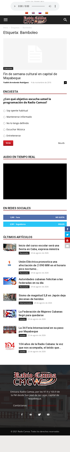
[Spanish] (46, 13)
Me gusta (60, 217)
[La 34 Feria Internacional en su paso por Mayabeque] (9, 329)
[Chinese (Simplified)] (26, 13)
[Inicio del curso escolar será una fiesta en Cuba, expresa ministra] (9, 247)
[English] (33, 13)
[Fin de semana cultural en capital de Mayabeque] (35, 54)
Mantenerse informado (19, 116)
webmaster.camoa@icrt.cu (42, 405)
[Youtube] (48, 414)
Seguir (61, 224)
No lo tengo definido (17, 123)
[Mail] (30, 414)
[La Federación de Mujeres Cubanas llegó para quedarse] (9, 313)
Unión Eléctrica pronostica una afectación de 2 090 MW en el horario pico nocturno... (42, 265)
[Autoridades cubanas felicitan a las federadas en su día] (9, 281)
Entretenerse (13, 135)
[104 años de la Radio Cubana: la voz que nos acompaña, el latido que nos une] (9, 346)
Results (61, 143)
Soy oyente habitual (17, 110)
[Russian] (39, 13)
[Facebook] (22, 414)
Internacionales (26, 303)
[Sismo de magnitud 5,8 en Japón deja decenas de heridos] (9, 297)
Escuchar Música (15, 129)
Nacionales (24, 253)
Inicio (5, 27)
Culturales (8, 68)
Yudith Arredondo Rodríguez (16, 82)
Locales (23, 319)
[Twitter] (39, 414)
